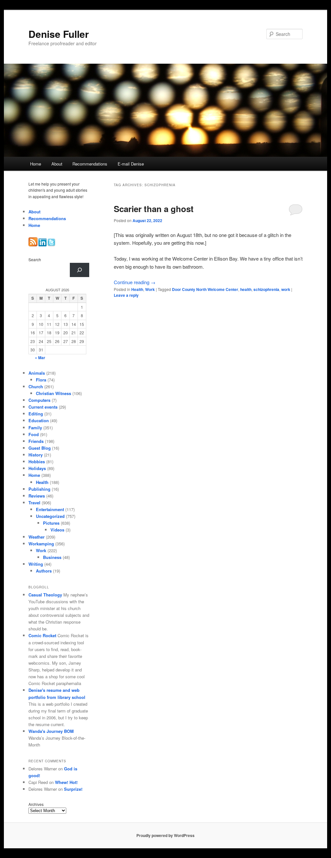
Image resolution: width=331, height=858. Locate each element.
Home (35, 164)
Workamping (41, 544)
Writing (35, 564)
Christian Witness (53, 393)
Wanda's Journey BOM (51, 731)
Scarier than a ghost (154, 209)
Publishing (39, 489)
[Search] (79, 270)
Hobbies (36, 461)
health (245, 289)
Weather (36, 537)
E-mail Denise (131, 164)
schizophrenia (266, 289)
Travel (34, 502)
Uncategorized (50, 516)
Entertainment (50, 509)
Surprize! (73, 789)
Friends (36, 441)
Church (35, 386)
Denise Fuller (58, 34)
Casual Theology (45, 595)
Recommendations (89, 164)
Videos (57, 530)
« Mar (40, 357)
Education (38, 420)
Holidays (37, 468)
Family (35, 427)
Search (34, 259)
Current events (43, 407)
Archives (36, 804)
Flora (41, 380)
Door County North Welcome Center (205, 289)
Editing (35, 414)
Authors (44, 571)
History (35, 455)
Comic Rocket (42, 635)
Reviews (36, 496)
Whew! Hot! (66, 782)
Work (150, 289)
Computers (39, 400)
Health (137, 289)
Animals (36, 373)
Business (52, 557)
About (56, 164)
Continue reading (134, 282)
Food (33, 434)
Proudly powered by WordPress (165, 835)
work (285, 289)
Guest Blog (39, 448)
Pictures (51, 523)
